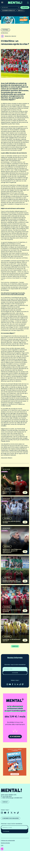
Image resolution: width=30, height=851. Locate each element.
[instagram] (7, 684)
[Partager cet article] (2, 849)
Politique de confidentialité (8, 840)
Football (5, 30)
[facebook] (12, 684)
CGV (2, 845)
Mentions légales (5, 843)
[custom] (20, 684)
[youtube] (10, 684)
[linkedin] (17, 684)
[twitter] (15, 684)
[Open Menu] (2, 2)
